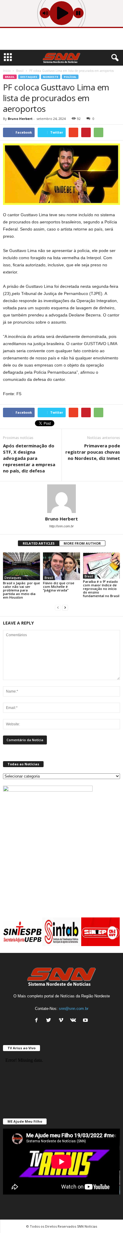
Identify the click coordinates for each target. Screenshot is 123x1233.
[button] (113, 57)
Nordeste (50, 77)
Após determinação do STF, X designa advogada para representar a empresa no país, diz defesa (29, 458)
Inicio (6, 71)
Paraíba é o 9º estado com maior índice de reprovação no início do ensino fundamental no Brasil (101, 588)
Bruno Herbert (20, 118)
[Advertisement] (61, 40)
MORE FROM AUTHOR (82, 543)
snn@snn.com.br (73, 1008)
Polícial (70, 77)
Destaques (28, 77)
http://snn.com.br (61, 526)
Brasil (10, 77)
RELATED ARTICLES (39, 543)
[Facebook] (38, 1021)
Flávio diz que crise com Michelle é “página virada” (58, 586)
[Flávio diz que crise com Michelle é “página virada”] (61, 566)
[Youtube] (86, 1021)
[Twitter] (50, 1021)
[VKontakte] (74, 1021)
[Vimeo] (62, 1021)
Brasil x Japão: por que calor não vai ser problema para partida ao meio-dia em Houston (21, 590)
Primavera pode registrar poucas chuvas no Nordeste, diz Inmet (92, 452)
